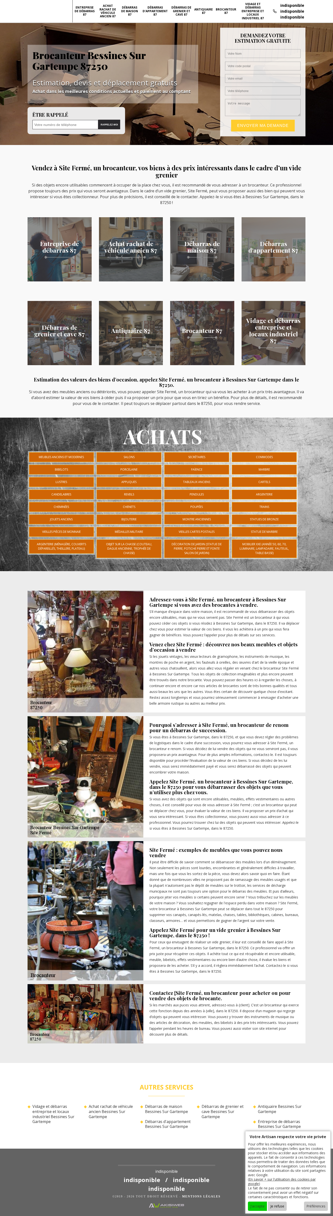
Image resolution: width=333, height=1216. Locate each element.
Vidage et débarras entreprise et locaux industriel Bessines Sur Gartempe (53, 1114)
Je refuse (277, 1206)
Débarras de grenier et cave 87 (181, 11)
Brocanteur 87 (226, 11)
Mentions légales (201, 1196)
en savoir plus (59, 279)
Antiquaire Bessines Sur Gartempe (280, 1109)
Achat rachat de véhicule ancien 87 (107, 11)
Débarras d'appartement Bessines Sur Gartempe (168, 1124)
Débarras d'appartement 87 (155, 11)
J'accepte (257, 1206)
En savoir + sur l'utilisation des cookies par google (282, 1181)
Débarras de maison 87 (129, 11)
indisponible (292, 5)
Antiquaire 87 (203, 11)
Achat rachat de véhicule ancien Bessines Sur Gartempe (111, 1111)
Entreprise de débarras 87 (85, 11)
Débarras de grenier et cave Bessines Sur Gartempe (223, 1111)
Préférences (315, 1206)
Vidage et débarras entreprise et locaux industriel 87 (253, 11)
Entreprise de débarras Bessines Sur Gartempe (279, 1124)
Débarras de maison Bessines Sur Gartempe (166, 1109)
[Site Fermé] (166, 1161)
